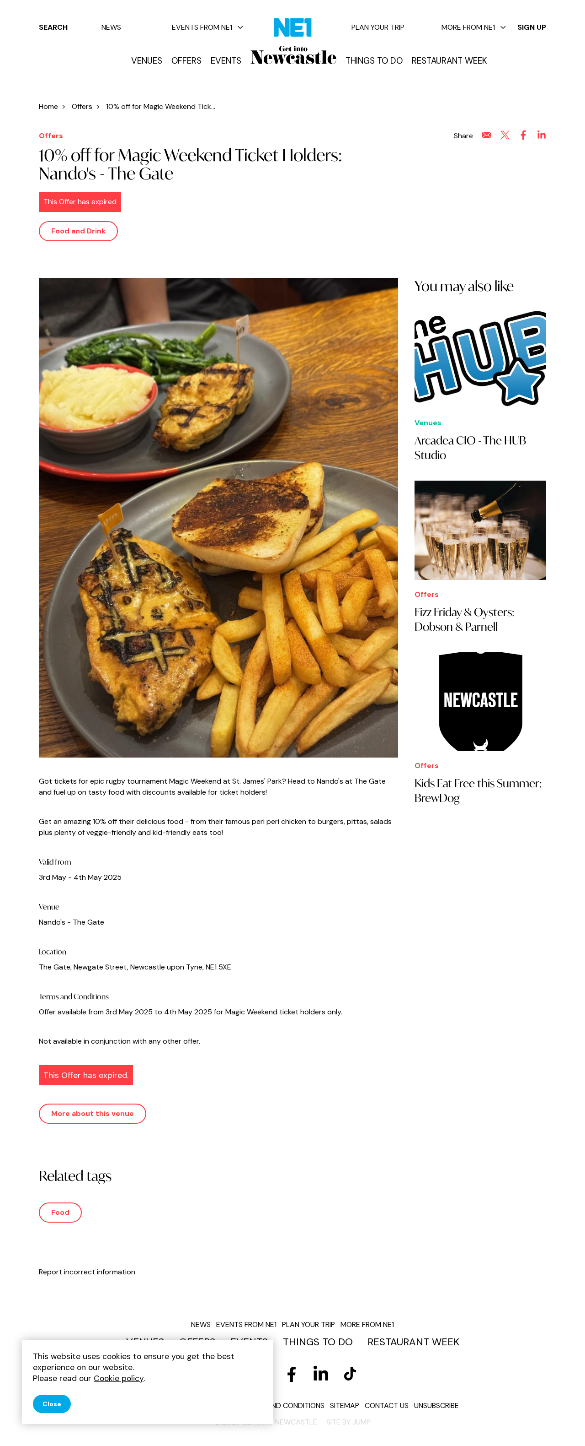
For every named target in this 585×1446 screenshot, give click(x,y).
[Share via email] (486, 135)
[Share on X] (505, 135)
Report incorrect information (87, 1272)
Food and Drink (78, 231)
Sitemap (344, 1405)
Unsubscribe (436, 1405)
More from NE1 (468, 27)
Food (60, 1212)
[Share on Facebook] (523, 135)
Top (559, 1423)
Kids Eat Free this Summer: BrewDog (478, 790)
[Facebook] (291, 1374)
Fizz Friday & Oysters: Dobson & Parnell (465, 619)
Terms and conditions (283, 1405)
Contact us (387, 1405)
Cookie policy (119, 1378)
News (111, 27)
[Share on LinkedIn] (541, 135)
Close (52, 1404)
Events (226, 61)
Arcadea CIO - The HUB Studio (470, 447)
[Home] (293, 55)
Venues (146, 61)
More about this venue (92, 1113)
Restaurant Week (449, 61)
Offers (186, 61)
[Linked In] (321, 1374)
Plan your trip (377, 27)
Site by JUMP (348, 1422)
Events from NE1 (202, 27)
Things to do (374, 61)
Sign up (531, 27)
